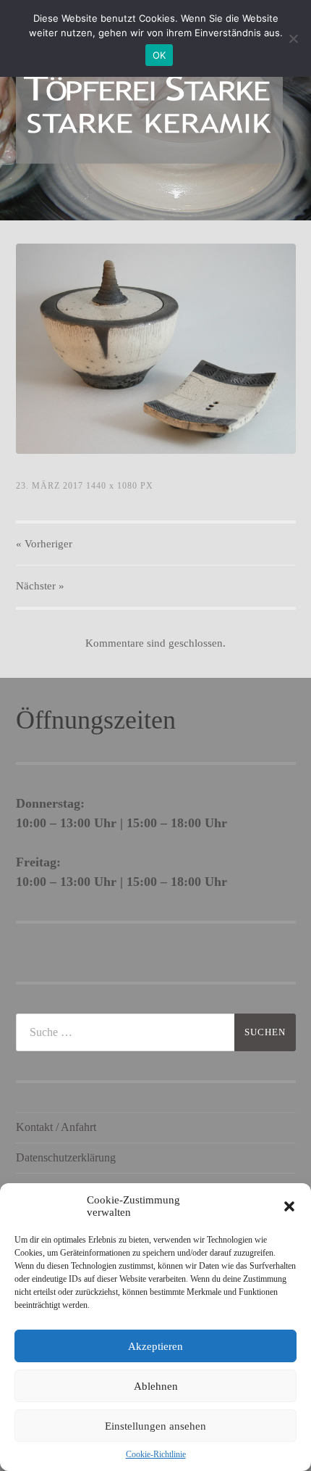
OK (159, 55)
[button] (289, 1206)
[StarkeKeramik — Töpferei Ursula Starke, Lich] (149, 109)
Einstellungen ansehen (155, 1426)
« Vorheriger (44, 544)
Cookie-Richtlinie (156, 1454)
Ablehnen (156, 1386)
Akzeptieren (155, 1346)
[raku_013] (156, 349)
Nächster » (40, 586)
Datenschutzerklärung (66, 1157)
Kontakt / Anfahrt (56, 1127)
